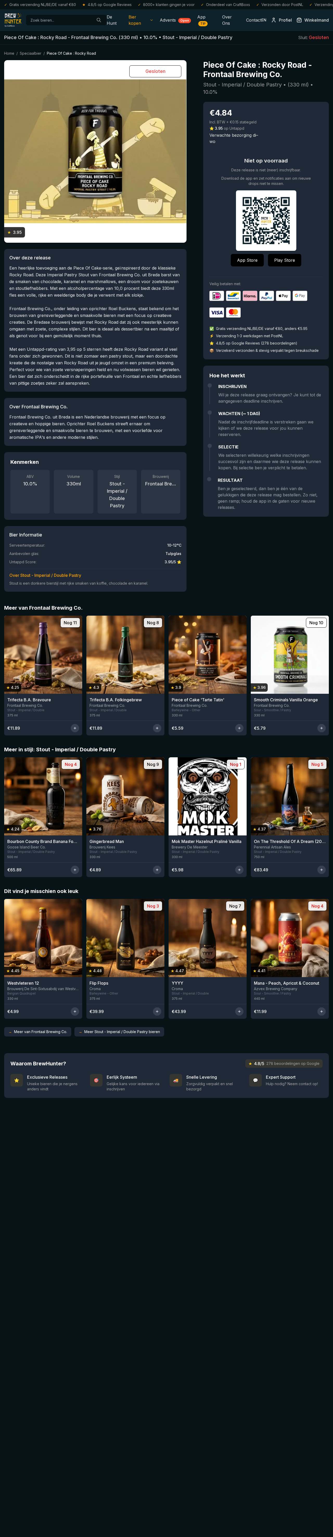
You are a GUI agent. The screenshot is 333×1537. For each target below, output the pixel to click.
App (201, 20)
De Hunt (112, 20)
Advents (174, 20)
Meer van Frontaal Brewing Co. (37, 1031)
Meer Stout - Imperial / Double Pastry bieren (119, 1031)
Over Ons (227, 20)
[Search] (99, 20)
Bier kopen (135, 20)
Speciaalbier (30, 53)
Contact (253, 20)
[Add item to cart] (75, 728)
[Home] (13, 20)
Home (9, 53)
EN (263, 20)
